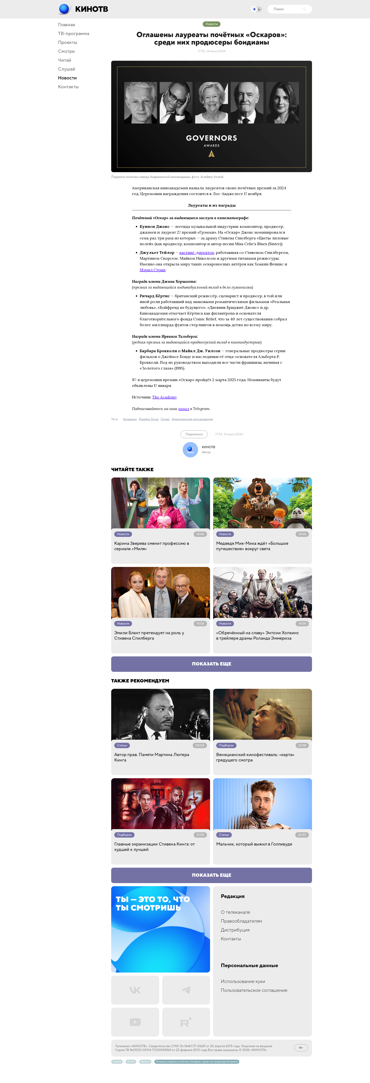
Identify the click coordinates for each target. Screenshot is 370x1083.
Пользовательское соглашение (254, 990)
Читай (64, 60)
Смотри (66, 51)
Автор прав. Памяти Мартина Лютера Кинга (151, 757)
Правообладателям (241, 921)
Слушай (66, 69)
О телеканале (235, 912)
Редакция (233, 896)
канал (183, 408)
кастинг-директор (196, 252)
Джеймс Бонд (148, 419)
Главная (66, 24)
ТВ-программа (73, 33)
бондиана (130, 419)
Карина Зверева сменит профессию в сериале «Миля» (151, 546)
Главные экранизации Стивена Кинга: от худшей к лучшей (154, 846)
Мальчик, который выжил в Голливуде (254, 844)
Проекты (67, 42)
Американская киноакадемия (192, 419)
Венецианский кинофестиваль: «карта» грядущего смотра (255, 757)
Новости (67, 78)
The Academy (164, 397)
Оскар (165, 419)
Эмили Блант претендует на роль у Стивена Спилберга (149, 635)
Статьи (122, 745)
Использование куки (243, 981)
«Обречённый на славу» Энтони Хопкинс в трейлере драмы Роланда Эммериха (257, 635)
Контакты (68, 86)
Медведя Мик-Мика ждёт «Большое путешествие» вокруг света (252, 546)
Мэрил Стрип (152, 269)
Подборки (226, 745)
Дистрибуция (235, 930)
